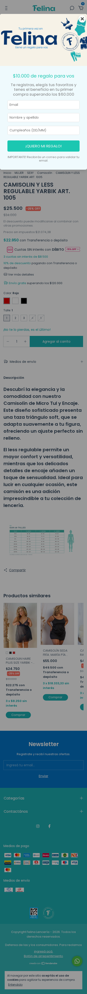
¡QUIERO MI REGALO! (44, 146)
